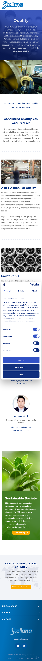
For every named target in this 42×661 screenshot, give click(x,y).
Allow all (21, 360)
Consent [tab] (7, 291)
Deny (21, 374)
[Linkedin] (18, 646)
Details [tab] (21, 291)
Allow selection (21, 367)
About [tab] (34, 291)
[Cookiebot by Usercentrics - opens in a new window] (29, 284)
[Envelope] (24, 646)
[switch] (36, 336)
